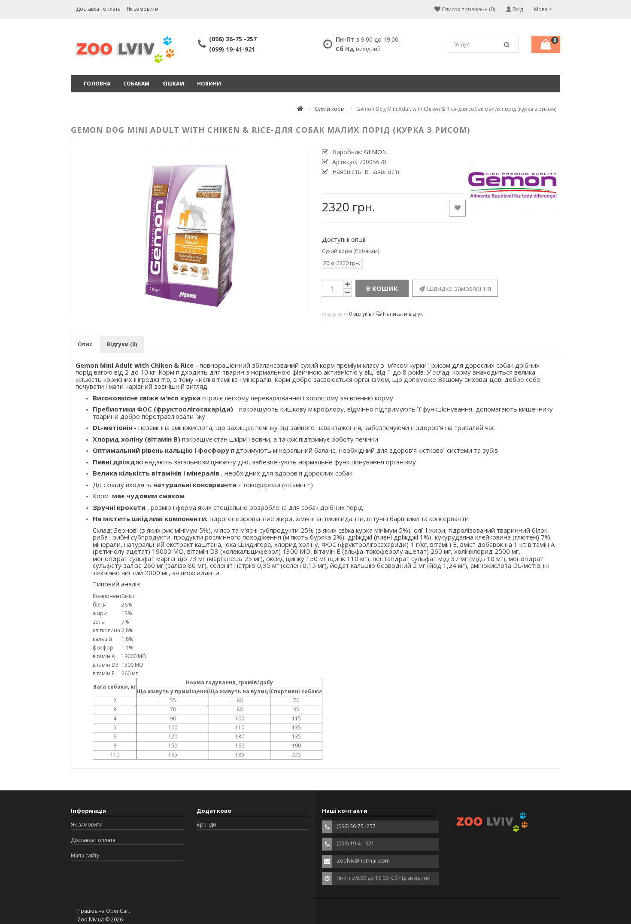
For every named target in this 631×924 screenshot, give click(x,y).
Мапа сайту (85, 855)
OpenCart (118, 911)
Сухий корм (330, 109)
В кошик (382, 288)
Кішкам (173, 83)
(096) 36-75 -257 (233, 39)
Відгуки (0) (122, 344)
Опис (85, 344)
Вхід (517, 9)
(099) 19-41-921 (232, 49)
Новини (209, 83)
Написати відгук (403, 313)
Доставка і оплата (98, 8)
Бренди (206, 824)
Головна (97, 83)
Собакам (136, 83)
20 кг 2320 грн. (341, 263)
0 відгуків (360, 313)
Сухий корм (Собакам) (350, 251)
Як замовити (142, 8)
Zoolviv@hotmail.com (363, 860)
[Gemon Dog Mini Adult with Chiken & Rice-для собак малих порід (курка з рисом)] (190, 230)
